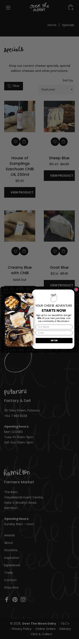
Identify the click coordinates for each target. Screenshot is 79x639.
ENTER (54, 340)
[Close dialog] (76, 289)
